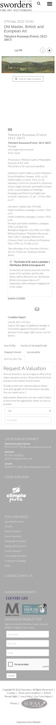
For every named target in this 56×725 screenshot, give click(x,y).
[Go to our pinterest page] (20, 581)
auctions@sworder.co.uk (37, 447)
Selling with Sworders (15, 541)
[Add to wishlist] (49, 50)
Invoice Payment (13, 551)
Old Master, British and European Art (24, 28)
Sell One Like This (13, 358)
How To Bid (9, 345)
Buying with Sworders (16, 546)
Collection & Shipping (15, 560)
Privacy (13, 703)
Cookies (11, 692)
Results (8, 526)
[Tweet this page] (19, 309)
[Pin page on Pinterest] (25, 309)
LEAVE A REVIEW (17, 477)
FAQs (7, 565)
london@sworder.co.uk (37, 466)
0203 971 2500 (15, 466)
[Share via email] (37, 309)
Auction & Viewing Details (34, 345)
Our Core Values (42, 696)
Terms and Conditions (30, 692)
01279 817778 (14, 447)
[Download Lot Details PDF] (42, 50)
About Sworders (13, 536)
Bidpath (36, 722)
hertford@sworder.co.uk (19, 458)
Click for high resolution (29, 78)
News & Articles (13, 531)
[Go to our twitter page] (14, 581)
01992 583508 (14, 455)
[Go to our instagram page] (31, 309)
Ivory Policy (26, 696)
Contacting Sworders (16, 555)
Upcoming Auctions (14, 521)
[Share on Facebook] (12, 309)
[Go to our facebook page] (8, 581)
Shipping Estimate (12, 352)
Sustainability (33, 352)
